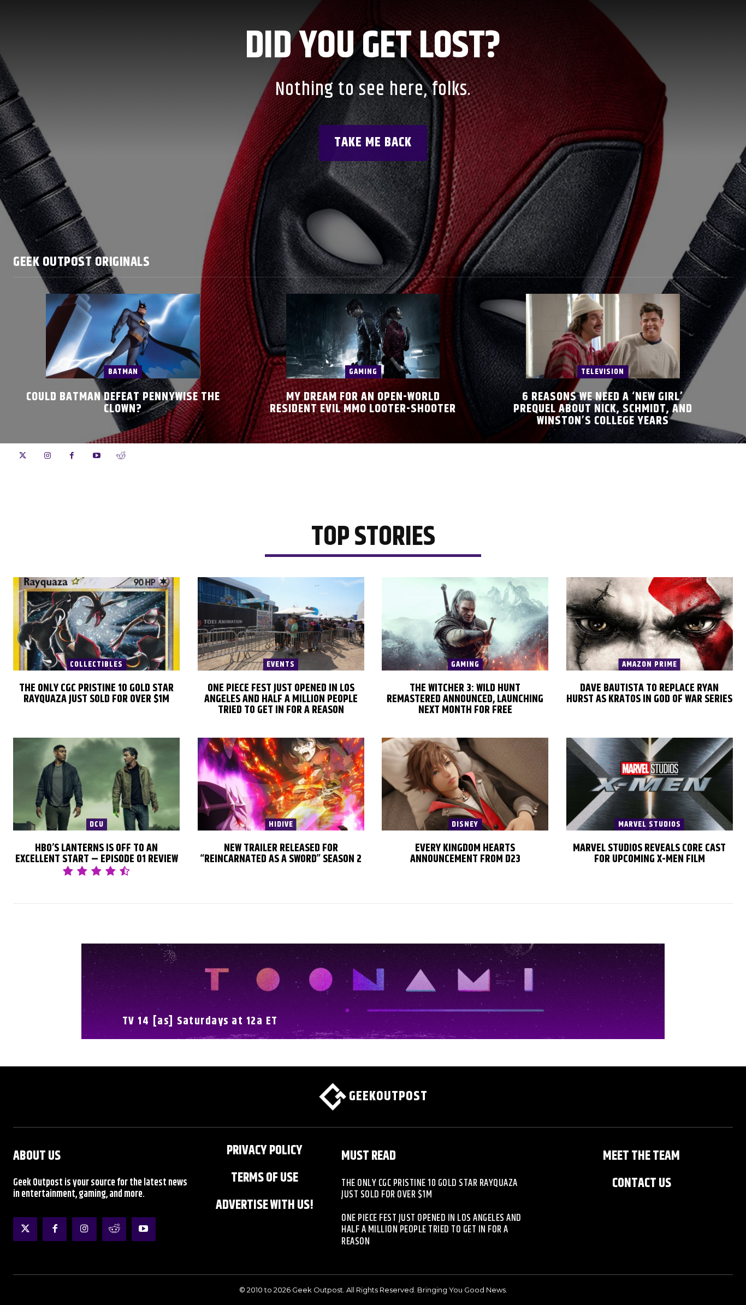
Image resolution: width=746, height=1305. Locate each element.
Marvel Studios (649, 824)
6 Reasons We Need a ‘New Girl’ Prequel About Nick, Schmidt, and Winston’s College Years (602, 409)
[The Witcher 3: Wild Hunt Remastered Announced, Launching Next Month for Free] (465, 624)
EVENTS (281, 665)
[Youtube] (96, 455)
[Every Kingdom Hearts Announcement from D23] (465, 784)
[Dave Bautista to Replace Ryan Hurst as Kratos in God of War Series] (649, 624)
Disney (465, 824)
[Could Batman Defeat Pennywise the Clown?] (123, 336)
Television (602, 371)
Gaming (363, 371)
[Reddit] (121, 455)
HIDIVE (281, 824)
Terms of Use (264, 1178)
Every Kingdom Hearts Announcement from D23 (465, 854)
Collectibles (96, 665)
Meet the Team (641, 1156)
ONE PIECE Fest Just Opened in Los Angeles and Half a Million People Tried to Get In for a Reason (281, 699)
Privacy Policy (265, 1150)
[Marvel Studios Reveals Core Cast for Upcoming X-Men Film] (649, 784)
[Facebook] (71, 455)
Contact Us (641, 1183)
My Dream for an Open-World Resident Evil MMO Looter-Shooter (363, 403)
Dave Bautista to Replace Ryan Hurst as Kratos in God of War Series (649, 694)
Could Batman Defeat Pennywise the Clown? (123, 403)
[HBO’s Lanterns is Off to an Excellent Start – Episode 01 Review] (96, 784)
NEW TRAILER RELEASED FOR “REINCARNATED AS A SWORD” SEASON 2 (281, 854)
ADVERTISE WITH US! (264, 1205)
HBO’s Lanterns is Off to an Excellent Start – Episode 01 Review (96, 854)
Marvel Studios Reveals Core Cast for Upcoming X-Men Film (649, 854)
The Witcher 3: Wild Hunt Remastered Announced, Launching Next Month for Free (465, 699)
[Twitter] (22, 455)
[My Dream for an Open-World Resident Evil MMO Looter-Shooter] (363, 336)
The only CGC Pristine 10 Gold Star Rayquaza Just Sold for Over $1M (96, 694)
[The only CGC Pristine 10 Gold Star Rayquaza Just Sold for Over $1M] (96, 624)
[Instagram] (47, 455)
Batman (123, 371)
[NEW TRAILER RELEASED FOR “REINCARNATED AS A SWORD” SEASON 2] (281, 784)
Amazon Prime (649, 665)
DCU (97, 824)
